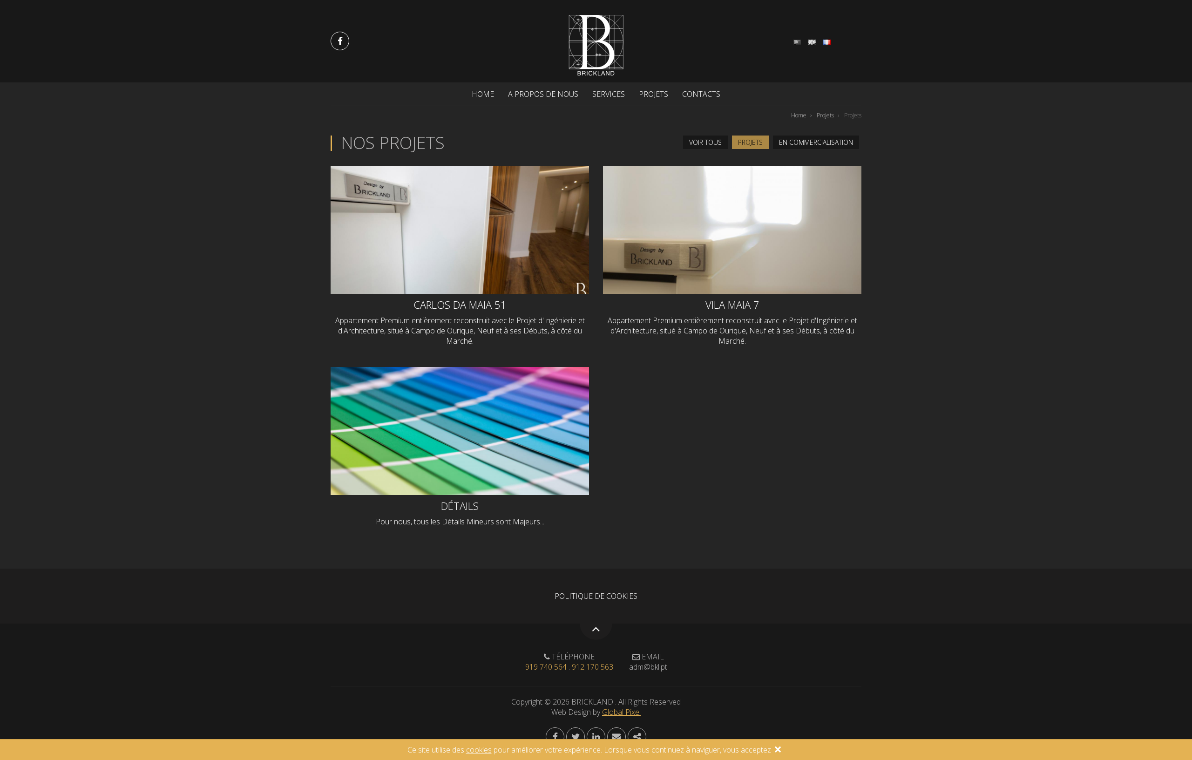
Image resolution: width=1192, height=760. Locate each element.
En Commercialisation (816, 142)
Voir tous (705, 142)
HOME (483, 94)
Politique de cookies (596, 596)
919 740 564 (546, 667)
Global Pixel (621, 712)
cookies (479, 750)
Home (798, 115)
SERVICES (608, 94)
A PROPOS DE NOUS (543, 94)
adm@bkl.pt (648, 667)
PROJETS (653, 94)
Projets (825, 115)
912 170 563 (592, 667)
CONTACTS (701, 94)
